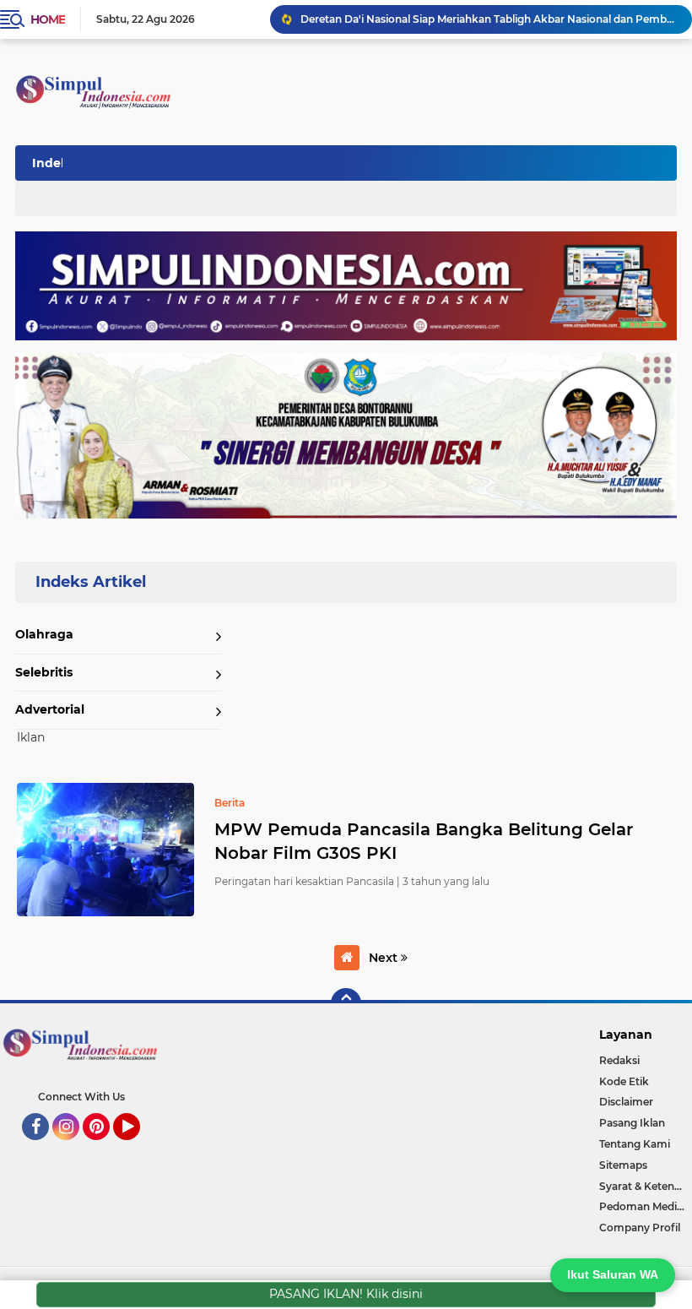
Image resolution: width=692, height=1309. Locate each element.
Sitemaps (623, 1165)
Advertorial (49, 709)
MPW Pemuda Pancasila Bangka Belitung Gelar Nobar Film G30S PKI (423, 841)
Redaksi (619, 1060)
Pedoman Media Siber (645, 1206)
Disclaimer (626, 1101)
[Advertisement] (366, 159)
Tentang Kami (634, 1144)
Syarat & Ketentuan (645, 1186)
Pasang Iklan (632, 1122)
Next (385, 957)
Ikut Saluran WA (612, 1274)
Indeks (53, 163)
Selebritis (44, 672)
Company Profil (639, 1227)
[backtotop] (346, 1003)
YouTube (138, 1147)
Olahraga (44, 634)
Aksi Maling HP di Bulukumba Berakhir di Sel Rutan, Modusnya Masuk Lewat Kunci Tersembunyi (488, 23)
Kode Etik (624, 1081)
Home (47, 19)
